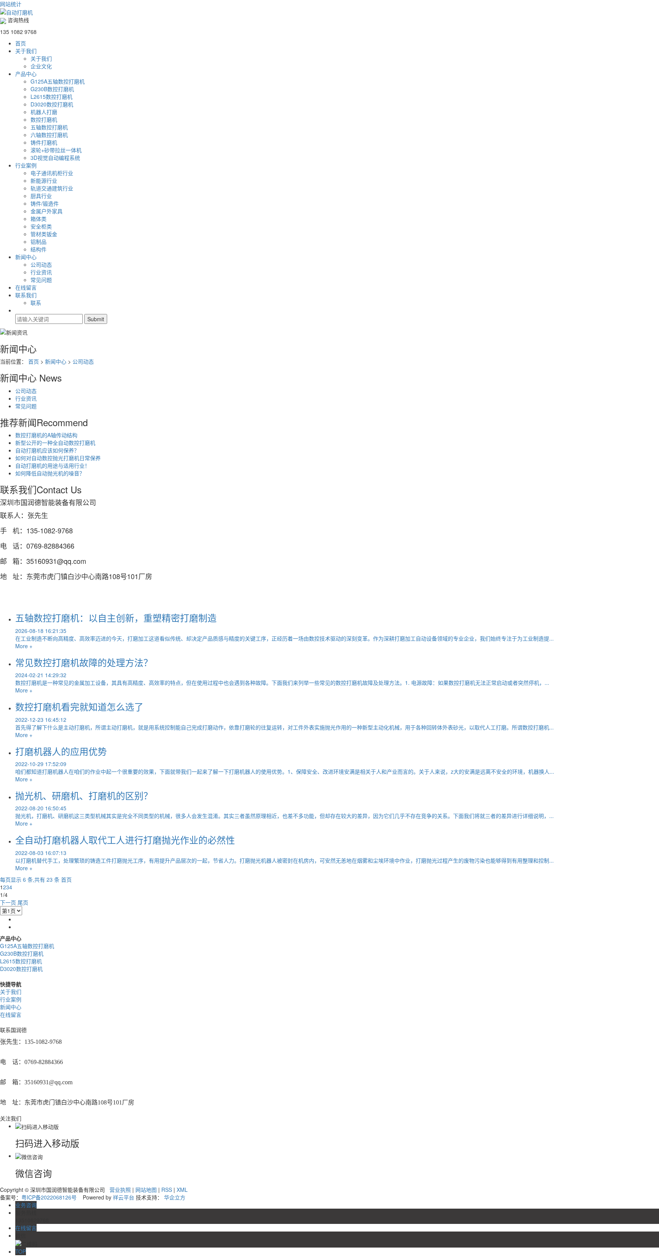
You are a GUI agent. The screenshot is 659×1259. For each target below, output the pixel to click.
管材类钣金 (44, 234)
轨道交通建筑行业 (52, 188)
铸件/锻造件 (45, 203)
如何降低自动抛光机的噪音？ (50, 473)
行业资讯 (41, 272)
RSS (166, 1189)
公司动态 (41, 264)
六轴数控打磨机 (49, 134)
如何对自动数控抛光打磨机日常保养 (58, 458)
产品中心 (26, 73)
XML (182, 1189)
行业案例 (26, 165)
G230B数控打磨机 (52, 89)
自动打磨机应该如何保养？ (47, 450)
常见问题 (41, 279)
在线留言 (26, 287)
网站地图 (146, 1189)
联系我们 (26, 295)
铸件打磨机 (44, 142)
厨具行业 (41, 196)
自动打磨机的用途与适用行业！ (52, 465)
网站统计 (10, 4)
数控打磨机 (44, 119)
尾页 (23, 902)
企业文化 (41, 66)
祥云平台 (123, 1197)
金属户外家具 (47, 211)
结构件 (39, 249)
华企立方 (174, 1197)
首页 (20, 43)
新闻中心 (26, 257)
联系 (36, 302)
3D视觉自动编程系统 (55, 157)
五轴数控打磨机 (49, 127)
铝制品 (39, 241)
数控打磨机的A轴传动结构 (46, 435)
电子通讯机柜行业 (52, 173)
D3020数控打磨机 (52, 104)
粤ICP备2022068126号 (49, 1197)
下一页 (8, 902)
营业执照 (120, 1189)
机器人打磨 (44, 112)
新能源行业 (44, 180)
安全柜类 (41, 226)
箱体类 (39, 218)
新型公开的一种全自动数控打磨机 (55, 442)
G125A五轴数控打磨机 (58, 81)
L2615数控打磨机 (51, 96)
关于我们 (26, 51)
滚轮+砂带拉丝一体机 (56, 150)
